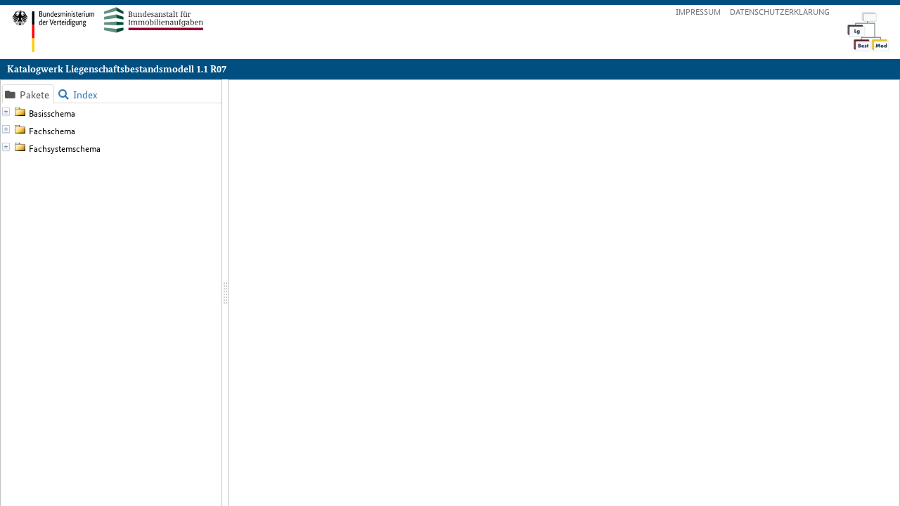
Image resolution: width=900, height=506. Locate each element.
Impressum (698, 11)
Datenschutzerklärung (780, 11)
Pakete (28, 94)
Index (78, 94)
